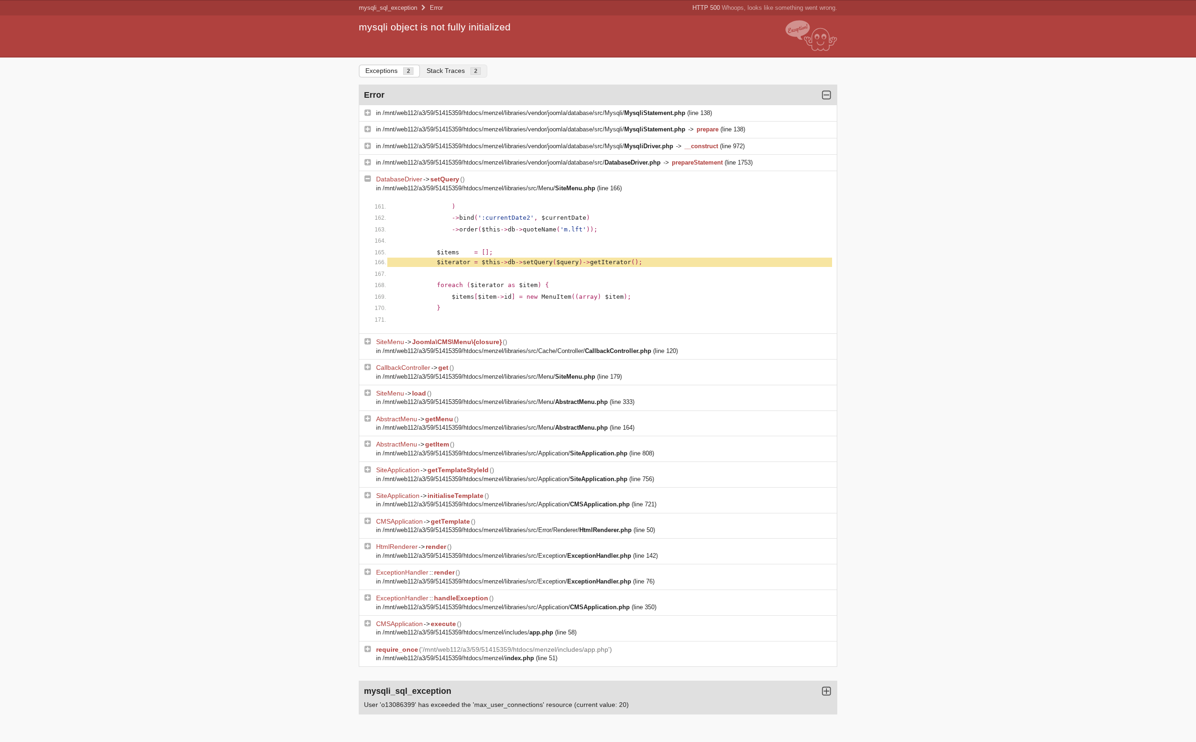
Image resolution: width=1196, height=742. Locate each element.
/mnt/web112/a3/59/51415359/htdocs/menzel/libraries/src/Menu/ (489, 188)
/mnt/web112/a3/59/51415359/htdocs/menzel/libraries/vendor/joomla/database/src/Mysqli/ (534, 112)
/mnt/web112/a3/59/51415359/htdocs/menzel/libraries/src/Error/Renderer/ (507, 529)
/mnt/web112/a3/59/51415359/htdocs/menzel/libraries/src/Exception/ (507, 555)
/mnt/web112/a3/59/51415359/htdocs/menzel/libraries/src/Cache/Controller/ (517, 350)
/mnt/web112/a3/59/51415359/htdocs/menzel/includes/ (468, 632)
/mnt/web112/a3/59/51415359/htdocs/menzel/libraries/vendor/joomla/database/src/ (522, 162)
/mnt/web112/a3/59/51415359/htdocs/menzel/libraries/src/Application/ (505, 453)
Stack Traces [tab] (452, 70)
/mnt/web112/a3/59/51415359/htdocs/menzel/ (458, 658)
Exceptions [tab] (387, 70)
